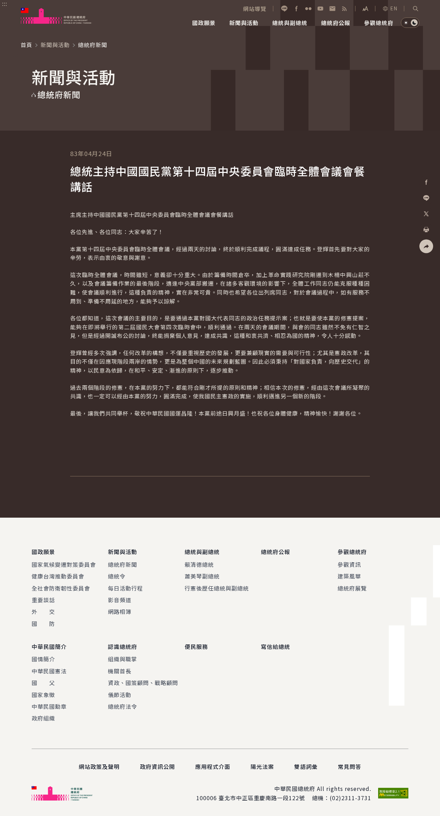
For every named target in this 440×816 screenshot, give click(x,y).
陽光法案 (262, 766)
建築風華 (349, 576)
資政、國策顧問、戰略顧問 (143, 683)
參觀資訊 (349, 564)
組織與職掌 (122, 659)
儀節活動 (119, 695)
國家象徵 (43, 695)
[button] (415, 8)
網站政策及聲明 (99, 766)
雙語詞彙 (306, 766)
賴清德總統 (199, 564)
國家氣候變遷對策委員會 (64, 564)
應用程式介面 (212, 766)
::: (4, 4)
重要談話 (43, 600)
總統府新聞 (122, 564)
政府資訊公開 (157, 766)
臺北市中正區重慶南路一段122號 (262, 798)
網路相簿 (119, 611)
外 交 (43, 611)
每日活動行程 (125, 588)
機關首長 (119, 671)
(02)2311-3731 (350, 798)
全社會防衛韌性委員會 (61, 588)
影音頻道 (119, 600)
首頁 (26, 45)
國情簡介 (43, 659)
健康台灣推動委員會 (58, 576)
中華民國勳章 (49, 706)
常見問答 (349, 766)
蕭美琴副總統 (202, 576)
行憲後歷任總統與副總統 (217, 588)
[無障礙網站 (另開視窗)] (393, 793)
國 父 (43, 683)
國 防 (43, 623)
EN (393, 8)
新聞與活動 (55, 45)
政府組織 (43, 718)
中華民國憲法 (49, 671)
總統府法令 (122, 706)
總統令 (116, 576)
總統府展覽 (352, 588)
